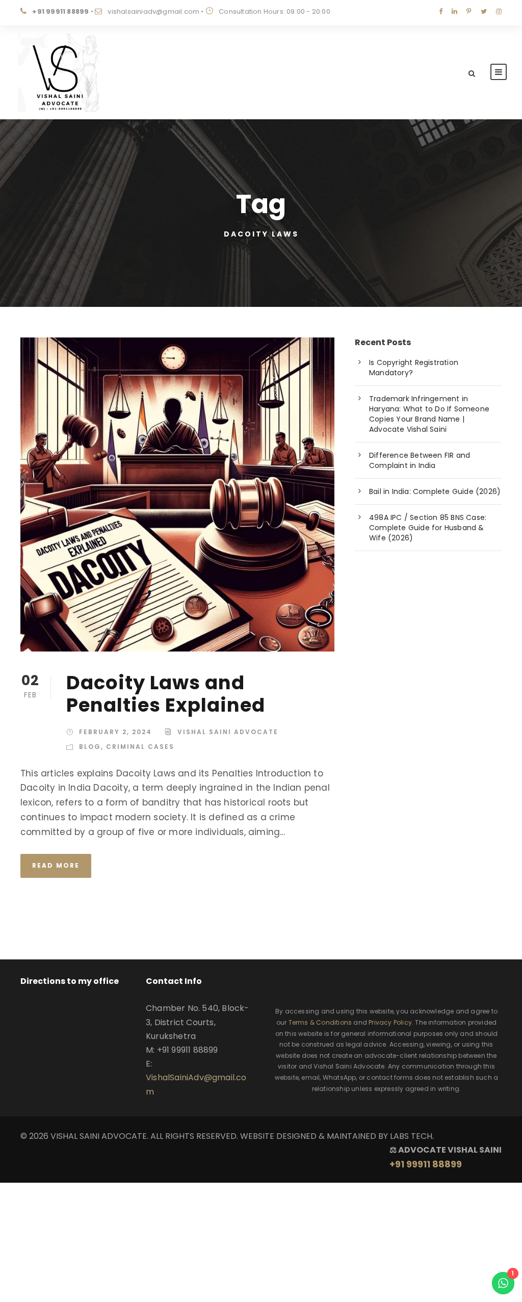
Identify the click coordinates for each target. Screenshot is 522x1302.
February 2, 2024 (115, 731)
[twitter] (484, 11)
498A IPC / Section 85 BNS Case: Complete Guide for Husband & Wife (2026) (427, 527)
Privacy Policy (390, 1022)
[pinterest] (468, 11)
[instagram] (499, 11)
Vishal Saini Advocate (227, 731)
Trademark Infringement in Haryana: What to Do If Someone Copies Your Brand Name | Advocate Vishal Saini (429, 414)
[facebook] (440, 11)
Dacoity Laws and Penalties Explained (165, 693)
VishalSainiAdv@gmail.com (196, 1084)
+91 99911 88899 (60, 11)
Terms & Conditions (320, 1022)
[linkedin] (454, 11)
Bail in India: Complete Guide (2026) (435, 491)
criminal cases (140, 746)
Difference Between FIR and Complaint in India (419, 460)
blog (90, 746)
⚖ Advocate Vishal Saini (445, 1157)
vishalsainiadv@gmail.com (153, 11)
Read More (56, 865)
